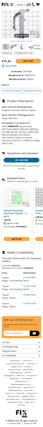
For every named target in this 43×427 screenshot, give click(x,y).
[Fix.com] (5, 4)
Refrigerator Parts (15, 390)
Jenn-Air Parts (28, 370)
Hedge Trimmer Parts (15, 402)
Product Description (11, 90)
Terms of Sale (30, 423)
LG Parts (28, 372)
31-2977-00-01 (29, 295)
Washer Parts (29, 387)
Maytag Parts (9, 375)
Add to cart (28, 61)
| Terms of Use (14, 423)
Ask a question (21, 160)
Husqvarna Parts (14, 370)
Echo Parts (31, 364)
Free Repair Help (10, 346)
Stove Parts (9, 393)
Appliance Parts (28, 396)
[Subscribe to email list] (34, 333)
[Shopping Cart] (37, 4)
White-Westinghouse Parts (20, 384)
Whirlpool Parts (20, 381)
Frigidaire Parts (16, 367)
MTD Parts (20, 375)
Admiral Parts (15, 361)
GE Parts (27, 367)
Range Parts (31, 393)
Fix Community (9, 355)
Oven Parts (20, 393)
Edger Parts (30, 402)
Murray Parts (32, 375)
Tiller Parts (21, 405)
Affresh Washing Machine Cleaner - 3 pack (15, 213)
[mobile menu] (11, 4)
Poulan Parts (14, 378)
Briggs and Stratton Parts (16, 364)
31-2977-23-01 (29, 303)
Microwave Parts (14, 396)
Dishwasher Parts (14, 387)
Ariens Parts (27, 361)
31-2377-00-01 (29, 277)
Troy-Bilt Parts (27, 378)
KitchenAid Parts (16, 372)
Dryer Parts (28, 390)
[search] (29, 4)
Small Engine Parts (28, 399)
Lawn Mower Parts (12, 399)
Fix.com (6, 342)
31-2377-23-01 (29, 286)
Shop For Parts (9, 351)
